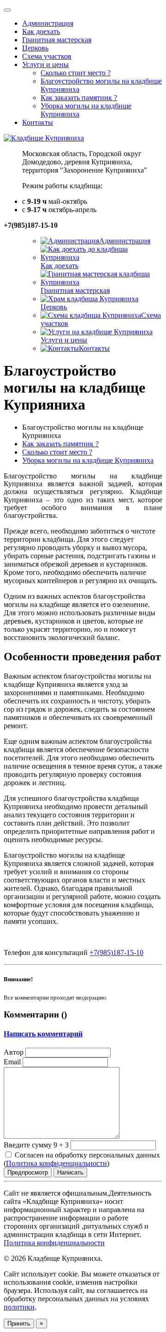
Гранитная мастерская (75, 290)
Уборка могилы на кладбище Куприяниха (88, 460)
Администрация (124, 241)
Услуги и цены (45, 64)
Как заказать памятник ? (60, 444)
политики (19, 1307)
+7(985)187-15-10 (116, 952)
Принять (18, 1323)
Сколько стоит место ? (57, 452)
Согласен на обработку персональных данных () (82, 1159)
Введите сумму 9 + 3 (36, 1145)
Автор (14, 1052)
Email (12, 1062)
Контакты (94, 348)
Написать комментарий (43, 1034)
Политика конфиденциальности (56, 1163)
